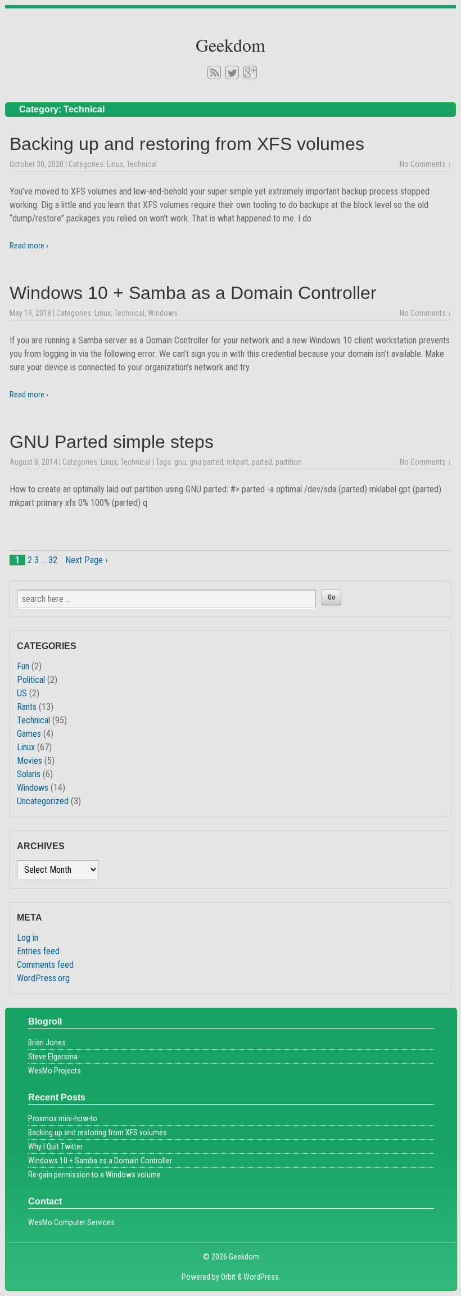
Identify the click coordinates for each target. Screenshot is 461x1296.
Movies (29, 760)
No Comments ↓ (425, 164)
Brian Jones (47, 1042)
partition (288, 461)
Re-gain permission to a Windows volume (94, 1174)
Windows (163, 313)
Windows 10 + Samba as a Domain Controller (193, 293)
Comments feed (45, 964)
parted (262, 461)
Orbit (228, 1276)
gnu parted (206, 461)
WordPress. (262, 1276)
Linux (115, 164)
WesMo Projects (54, 1070)
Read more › (29, 245)
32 (52, 560)
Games (29, 733)
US (22, 693)
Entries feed (38, 951)
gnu (180, 461)
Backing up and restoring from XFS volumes (187, 144)
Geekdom (230, 45)
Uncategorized (43, 801)
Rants (27, 706)
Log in (27, 937)
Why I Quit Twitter (55, 1146)
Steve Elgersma (53, 1056)
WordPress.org (43, 978)
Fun (23, 666)
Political (31, 679)
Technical (141, 164)
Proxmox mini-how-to (62, 1118)
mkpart (237, 461)
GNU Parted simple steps (112, 442)
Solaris (28, 774)
